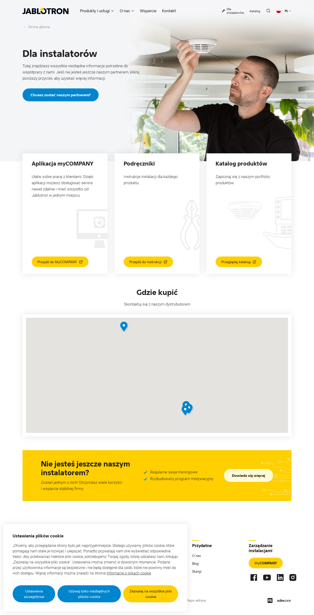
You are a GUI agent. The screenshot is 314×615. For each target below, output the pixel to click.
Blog (195, 563)
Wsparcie (148, 10)
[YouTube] (267, 577)
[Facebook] (253, 577)
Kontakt (169, 10)
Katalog (255, 11)
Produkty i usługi (95, 10)
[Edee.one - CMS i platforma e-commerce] (284, 600)
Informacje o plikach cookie (129, 573)
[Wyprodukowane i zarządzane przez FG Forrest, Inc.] (270, 600)
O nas (125, 10)
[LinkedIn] (280, 577)
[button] (124, 327)
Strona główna (39, 27)
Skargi (196, 571)
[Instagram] (292, 577)
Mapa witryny (196, 600)
